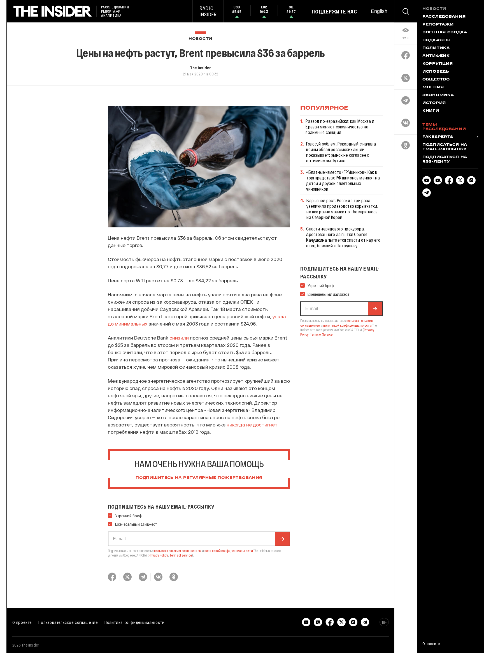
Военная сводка (444, 32)
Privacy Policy (158, 555)
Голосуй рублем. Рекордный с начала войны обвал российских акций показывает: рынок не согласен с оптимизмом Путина (341, 152)
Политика (436, 48)
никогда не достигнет (252, 424)
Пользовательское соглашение (68, 622)
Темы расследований (444, 127)
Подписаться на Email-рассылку (444, 147)
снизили (179, 337)
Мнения (433, 87)
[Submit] (282, 539)
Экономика (438, 95)
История (434, 103)
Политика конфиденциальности (134, 622)
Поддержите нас (334, 11)
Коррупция (437, 64)
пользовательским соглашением (177, 551)
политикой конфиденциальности (228, 551)
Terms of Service (180, 555)
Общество (436, 79)
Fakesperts (437, 137)
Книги (430, 111)
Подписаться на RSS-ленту (444, 159)
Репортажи (437, 24)
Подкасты (436, 40)
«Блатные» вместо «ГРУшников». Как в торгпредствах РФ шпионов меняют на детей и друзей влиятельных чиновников (343, 180)
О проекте (22, 622)
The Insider (200, 67)
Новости (200, 38)
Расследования (444, 17)
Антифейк (436, 56)
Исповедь (435, 71)
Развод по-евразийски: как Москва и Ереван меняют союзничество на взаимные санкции (340, 126)
